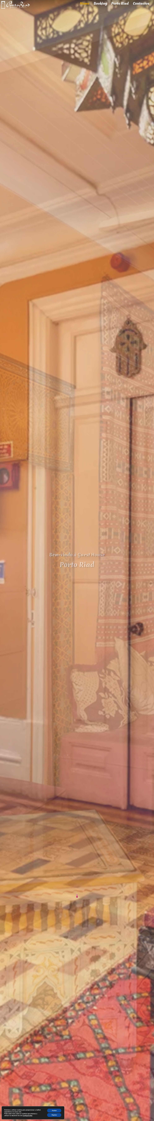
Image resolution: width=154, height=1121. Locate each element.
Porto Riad (120, 3)
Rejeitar (54, 1115)
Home (84, 3)
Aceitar (54, 1111)
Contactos (141, 3)
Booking (100, 3)
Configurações (27, 1116)
